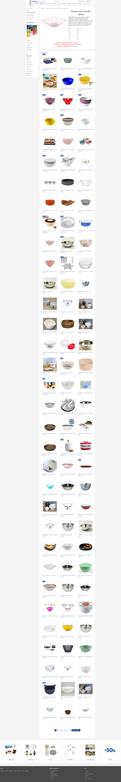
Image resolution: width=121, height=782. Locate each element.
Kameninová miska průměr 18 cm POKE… (68, 68)
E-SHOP (43, 3)
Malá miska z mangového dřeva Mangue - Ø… (68, 717)
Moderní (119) (28, 66)
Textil (23, 770)
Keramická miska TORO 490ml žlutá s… (67, 636)
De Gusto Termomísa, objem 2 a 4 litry (85, 433)
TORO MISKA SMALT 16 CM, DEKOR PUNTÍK (87, 514)
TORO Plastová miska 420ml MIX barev (49, 494)
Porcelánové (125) (29, 43)
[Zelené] (36, 28)
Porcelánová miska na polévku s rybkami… (50, 352)
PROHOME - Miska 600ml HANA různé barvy (68, 615)
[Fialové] (34, 30)
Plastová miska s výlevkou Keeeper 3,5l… (86, 656)
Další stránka (76, 730)
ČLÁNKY (88, 3)
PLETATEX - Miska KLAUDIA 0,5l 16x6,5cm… (87, 392)
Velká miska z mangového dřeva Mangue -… (50, 453)
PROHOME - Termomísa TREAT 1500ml (85, 453)
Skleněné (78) (28, 49)
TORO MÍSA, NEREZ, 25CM (83, 494)
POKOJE (64, 3)
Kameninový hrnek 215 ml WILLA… (84, 676)
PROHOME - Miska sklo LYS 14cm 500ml (86, 271)
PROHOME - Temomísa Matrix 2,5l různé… (50, 656)
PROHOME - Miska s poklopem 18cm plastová (87, 230)
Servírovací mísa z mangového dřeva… (49, 433)
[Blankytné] (32, 26)
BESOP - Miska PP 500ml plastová (66, 697)
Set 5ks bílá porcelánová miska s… (84, 311)
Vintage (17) (28, 75)
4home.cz (76, 46)
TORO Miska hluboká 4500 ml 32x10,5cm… (68, 575)
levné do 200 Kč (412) (30, 14)
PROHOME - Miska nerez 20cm (66, 534)
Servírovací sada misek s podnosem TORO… (68, 413)
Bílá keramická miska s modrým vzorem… (68, 433)
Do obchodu (52, 70)
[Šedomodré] (32, 32)
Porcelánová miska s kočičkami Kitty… (85, 251)
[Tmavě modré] (34, 26)
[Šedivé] (30, 32)
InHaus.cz (43, 8)
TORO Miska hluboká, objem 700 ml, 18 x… (68, 494)
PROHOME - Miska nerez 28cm (66, 595)
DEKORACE (79, 3)
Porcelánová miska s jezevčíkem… (66, 372)
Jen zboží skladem (29, 8)
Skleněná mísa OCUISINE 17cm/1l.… (67, 676)
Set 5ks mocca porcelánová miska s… (85, 697)
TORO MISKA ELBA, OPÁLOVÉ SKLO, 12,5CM (87, 717)
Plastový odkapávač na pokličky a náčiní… (86, 210)
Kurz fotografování (88, 778)
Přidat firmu (52, 778)
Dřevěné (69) (28, 50)
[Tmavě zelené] (36, 26)
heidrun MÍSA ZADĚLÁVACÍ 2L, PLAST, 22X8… (87, 129)
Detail (57, 70)
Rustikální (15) (28, 69)
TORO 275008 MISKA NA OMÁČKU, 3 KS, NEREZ (52, 190)
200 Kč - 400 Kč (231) (30, 15)
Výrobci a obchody (53, 770)
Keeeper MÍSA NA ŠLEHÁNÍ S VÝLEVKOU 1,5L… (87, 372)
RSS (86, 777)
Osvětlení (26, 770)
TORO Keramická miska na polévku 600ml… (68, 474)
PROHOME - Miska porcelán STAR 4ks (67, 271)
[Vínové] (32, 30)
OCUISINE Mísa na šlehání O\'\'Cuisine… (50, 534)
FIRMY (37, 3)
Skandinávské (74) (29, 71)
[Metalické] (28, 28)
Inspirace (6, 770)
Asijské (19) (28, 57)
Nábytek (15, 770)
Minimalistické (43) (29, 64)
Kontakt (86, 770)
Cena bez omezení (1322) (31, 12)
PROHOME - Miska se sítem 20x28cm (67, 352)
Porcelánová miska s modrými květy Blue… (50, 169)
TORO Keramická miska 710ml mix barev (86, 149)
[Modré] (30, 26)
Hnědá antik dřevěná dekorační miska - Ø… (68, 190)
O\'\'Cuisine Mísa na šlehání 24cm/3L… (67, 311)
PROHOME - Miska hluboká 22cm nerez (85, 352)
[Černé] (28, 26)
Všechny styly (29, 55)
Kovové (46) (28, 45)
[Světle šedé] (30, 34)
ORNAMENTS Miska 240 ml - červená (49, 251)
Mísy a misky (79, 28)
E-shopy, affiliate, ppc (54, 775)
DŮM (84, 3)
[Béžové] (32, 34)
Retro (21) (28, 68)
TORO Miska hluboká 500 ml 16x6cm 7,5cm (50, 413)
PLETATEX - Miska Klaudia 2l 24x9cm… (67, 291)
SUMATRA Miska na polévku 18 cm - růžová (50, 271)
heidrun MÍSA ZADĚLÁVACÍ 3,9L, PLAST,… (68, 88)
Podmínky (52, 777)
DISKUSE (31, 5)
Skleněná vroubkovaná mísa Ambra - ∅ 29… (50, 575)
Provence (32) (28, 73)
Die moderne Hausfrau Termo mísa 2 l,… (50, 372)
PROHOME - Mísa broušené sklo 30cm (67, 230)
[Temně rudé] (30, 28)
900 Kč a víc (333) (29, 19)
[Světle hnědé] (36, 30)
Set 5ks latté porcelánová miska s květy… (50, 514)
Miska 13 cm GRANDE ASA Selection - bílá (86, 68)
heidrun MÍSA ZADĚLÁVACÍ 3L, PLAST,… (50, 129)
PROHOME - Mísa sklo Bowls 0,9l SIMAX (50, 676)
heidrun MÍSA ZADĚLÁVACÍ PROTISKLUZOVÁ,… (87, 615)
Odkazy (86, 772)
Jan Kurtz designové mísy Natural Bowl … (50, 555)
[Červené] (34, 32)
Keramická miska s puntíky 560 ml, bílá (67, 555)
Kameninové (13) (29, 47)
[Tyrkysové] (28, 30)
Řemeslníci (52, 772)
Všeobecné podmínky (89, 773)
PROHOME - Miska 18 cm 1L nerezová (85, 534)
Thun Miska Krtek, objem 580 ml (48, 474)
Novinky (27, 10)
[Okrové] (30, 36)
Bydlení (2, 770)
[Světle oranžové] (28, 36)
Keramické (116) (29, 42)
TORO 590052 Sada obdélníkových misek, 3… (51, 149)
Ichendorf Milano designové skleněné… (67, 514)
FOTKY (32, 3)
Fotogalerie (11, 770)
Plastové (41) (28, 40)
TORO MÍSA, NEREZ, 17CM (83, 291)
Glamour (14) (28, 59)
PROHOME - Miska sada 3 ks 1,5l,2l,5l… (50, 332)
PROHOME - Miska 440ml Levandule (49, 311)
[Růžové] (34, 34)
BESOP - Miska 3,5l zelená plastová (85, 575)
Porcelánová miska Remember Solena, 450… (50, 392)
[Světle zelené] (30, 30)
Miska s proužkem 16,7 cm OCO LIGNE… (50, 636)
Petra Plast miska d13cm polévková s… (67, 129)
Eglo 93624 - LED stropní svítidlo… (48, 109)
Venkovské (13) (29, 62)
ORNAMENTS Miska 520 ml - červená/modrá (68, 149)
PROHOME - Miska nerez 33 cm (66, 251)
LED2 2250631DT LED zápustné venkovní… (50, 717)
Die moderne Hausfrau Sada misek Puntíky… (50, 88)
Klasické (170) (28, 61)
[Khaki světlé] (28, 32)
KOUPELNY (54, 3)
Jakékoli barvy (29, 24)
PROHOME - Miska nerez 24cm (84, 636)
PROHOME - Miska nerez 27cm (48, 291)
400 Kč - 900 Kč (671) (30, 17)
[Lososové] (36, 34)
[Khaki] (34, 28)
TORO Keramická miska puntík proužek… (86, 109)
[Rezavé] (36, 32)
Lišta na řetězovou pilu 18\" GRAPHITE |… (86, 474)
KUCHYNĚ (48, 3)
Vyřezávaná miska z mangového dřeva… (67, 332)
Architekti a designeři (54, 773)
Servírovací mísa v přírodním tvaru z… (67, 210)
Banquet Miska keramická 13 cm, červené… (68, 109)
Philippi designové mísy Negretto (84, 555)
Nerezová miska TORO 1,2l (83, 595)
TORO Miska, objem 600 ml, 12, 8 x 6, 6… (50, 210)
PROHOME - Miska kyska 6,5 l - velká (85, 190)
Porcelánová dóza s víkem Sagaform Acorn (68, 453)
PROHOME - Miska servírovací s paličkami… (68, 169)
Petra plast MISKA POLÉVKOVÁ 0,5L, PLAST (86, 88)
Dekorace (19, 770)
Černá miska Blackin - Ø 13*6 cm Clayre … (86, 413)
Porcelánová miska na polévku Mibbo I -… (50, 595)
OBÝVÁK (59, 3)
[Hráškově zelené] (28, 34)
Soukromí (87, 775)
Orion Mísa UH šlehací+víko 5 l (48, 230)
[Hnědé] (32, 28)
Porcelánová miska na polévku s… (66, 392)
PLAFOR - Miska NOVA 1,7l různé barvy (49, 615)
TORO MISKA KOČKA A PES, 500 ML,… (86, 169)
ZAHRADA (74, 3)
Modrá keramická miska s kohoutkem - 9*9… (50, 697)
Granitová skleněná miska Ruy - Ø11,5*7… (68, 656)
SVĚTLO (69, 3)
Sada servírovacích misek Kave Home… (49, 68)
